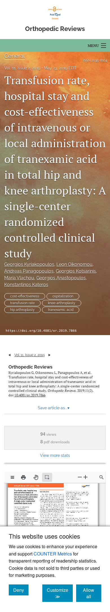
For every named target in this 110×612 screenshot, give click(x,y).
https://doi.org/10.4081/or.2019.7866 (41, 331)
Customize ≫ (60, 593)
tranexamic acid (60, 310)
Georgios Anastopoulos (61, 278)
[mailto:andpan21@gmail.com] (73, 498)
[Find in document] (101, 477)
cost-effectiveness (24, 296)
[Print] (23, 477)
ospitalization (62, 296)
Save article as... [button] (53, 408)
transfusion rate (22, 303)
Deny (20, 589)
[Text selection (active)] (47, 477)
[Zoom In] (85, 477)
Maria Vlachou (19, 278)
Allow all (92, 593)
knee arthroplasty (61, 303)
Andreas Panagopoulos (29, 271)
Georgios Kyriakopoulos (29, 264)
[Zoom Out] (79, 477)
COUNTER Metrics (53, 553)
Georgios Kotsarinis (76, 271)
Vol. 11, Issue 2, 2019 (22, 68)
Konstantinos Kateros (26, 284)
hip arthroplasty (22, 310)
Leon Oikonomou (74, 264)
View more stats (55, 455)
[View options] (12, 477)
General (14, 56)
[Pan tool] (36, 477)
